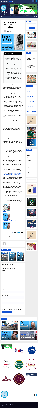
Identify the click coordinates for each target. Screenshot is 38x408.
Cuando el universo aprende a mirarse (31, 106)
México (28, 157)
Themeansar (2, 405)
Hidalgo (4, 253)
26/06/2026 (23, 328)
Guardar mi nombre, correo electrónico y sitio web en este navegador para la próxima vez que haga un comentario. (12, 309)
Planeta (28, 165)
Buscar (28, 21)
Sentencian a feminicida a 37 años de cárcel (18, 236)
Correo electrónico (5, 295)
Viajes (28, 175)
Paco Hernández (29, 328)
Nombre (3, 289)
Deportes (28, 152)
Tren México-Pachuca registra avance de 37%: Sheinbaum (31, 66)
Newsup (13, 404)
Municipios (29, 160)
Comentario (4, 270)
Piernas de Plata (11, 30)
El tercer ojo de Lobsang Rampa (9, 229)
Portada (4, 211)
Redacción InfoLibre (11, 328)
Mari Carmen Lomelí (11, 258)
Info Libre (4, 12)
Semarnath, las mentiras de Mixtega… (10, 220)
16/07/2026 (5, 328)
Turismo (28, 172)
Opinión (20, 252)
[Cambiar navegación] (18, 16)
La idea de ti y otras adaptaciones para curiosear (7, 236)
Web (2, 300)
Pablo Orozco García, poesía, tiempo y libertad (31, 90)
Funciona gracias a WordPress (5, 404)
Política (28, 167)
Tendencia (29, 170)
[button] (34, 16)
